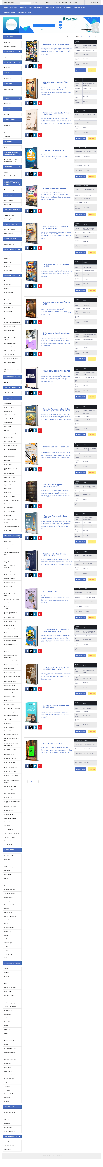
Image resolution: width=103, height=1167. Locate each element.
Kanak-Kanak (8, 1010)
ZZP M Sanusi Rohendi (11, 358)
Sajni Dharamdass (9, 511)
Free (30, 8)
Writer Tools (8, 958)
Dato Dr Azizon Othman (11, 434)
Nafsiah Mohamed (10, 481)
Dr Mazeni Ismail (9, 625)
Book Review (73, 2)
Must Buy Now (8, 89)
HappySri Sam (8, 464)
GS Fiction (7, 1123)
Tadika (6, 1082)
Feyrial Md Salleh (9, 693)
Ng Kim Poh (7, 485)
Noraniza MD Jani (9, 755)
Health (6, 886)
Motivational (8, 912)
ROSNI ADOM (8, 797)
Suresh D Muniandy (10, 822)
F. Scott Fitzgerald (9, 1112)
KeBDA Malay (8, 204)
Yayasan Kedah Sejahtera (12, 176)
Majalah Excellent (9, 330)
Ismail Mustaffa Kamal (11, 716)
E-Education (8, 319)
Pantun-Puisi (8, 334)
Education (7, 870)
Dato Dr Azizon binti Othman (10, 566)
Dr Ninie (6, 633)
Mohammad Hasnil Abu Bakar (11, 739)
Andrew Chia (8, 422)
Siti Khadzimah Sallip (10, 519)
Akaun (6, 968)
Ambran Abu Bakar (10, 419)
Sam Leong (7, 515)
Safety (6, 935)
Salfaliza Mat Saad (10, 807)
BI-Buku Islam (8, 292)
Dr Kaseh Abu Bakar (10, 441)
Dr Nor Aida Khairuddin (11, 648)
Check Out (92, 36)
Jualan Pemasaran (10, 1006)
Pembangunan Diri (10, 1060)
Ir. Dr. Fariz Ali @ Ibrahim (11, 712)
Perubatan (7, 1067)
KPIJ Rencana (8, 270)
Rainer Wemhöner (9, 504)
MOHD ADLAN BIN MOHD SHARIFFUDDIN (11, 744)
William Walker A (9, 1131)
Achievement (67, 8)
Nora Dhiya (7, 489)
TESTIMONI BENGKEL (80, 8)
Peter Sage (7, 492)
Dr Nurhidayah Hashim (11, 661)
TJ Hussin (7, 826)
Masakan (7, 1029)
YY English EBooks (9, 215)
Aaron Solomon (9, 407)
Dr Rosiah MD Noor (10, 672)
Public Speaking (9, 927)
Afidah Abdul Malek (10, 415)
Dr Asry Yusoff (8, 586)
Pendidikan (7, 125)
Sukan (6, 133)
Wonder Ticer (8, 841)
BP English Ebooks (9, 229)
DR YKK (6, 453)
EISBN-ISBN (7, 991)
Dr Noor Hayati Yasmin (11, 636)
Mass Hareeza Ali (9, 477)
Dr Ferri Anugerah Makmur (9, 594)
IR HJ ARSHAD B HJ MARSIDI (12, 708)
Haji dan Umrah (9, 995)
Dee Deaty (7, 571)
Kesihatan (7, 1018)
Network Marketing (10, 916)
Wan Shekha (8, 530)
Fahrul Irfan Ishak (9, 685)
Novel (6, 1044)
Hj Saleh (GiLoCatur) (10, 704)
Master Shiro (8, 731)
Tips (5, 57)
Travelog (7, 1090)
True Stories (8, 954)
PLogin (65, 2)
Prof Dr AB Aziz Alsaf (10, 771)
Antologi (6, 976)
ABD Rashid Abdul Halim (11, 545)
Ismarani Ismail (9, 473)
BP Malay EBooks (9, 233)
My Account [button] (94, 2)
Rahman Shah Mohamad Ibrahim (12, 781)
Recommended (9, 93)
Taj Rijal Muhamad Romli (11, 526)
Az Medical (7, 1149)
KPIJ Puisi (7, 266)
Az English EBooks (9, 1142)
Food (5, 882)
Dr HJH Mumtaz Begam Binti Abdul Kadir (11, 613)
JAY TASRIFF (8, 719)
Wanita (6, 1101)
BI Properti (7, 284)
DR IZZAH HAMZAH (9, 617)
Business (7, 859)
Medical (6, 908)
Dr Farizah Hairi (9, 438)
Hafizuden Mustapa (10, 697)
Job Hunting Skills (9, 893)
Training (6, 946)
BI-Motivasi (7, 300)
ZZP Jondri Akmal (9, 351)
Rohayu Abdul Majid (10, 790)
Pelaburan (7, 1056)
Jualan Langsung (9, 1003)
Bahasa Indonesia (9, 281)
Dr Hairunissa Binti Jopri (11, 599)
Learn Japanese (9, 901)
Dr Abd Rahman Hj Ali (10, 575)
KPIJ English (7, 259)
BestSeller (23, 8)
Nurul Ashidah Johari (10, 768)
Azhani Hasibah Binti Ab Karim (11, 553)
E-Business (7, 315)
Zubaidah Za (8, 845)
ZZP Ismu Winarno (9, 347)
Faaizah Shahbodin (10, 681)
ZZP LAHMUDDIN (9, 354)
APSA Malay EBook (9, 393)
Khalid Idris (7, 723)
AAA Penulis (7, 541)
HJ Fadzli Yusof (9, 700)
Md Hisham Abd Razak (11, 735)
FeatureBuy (14, 8)
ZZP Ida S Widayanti (10, 343)
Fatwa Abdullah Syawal (11, 689)
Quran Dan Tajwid (9, 1075)
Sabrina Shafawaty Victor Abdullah (12, 802)
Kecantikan (7, 1014)
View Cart (83, 36)
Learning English (9, 905)
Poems (6, 924)
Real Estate (7, 931)
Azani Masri (7, 549)
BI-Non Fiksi (7, 303)
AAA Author (7, 403)
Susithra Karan (8, 523)
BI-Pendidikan (8, 307)
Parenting (7, 920)
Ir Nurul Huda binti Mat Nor (11, 469)
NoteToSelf (7, 78)
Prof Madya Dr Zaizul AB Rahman (11, 776)
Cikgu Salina (8, 562)
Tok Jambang (8, 829)
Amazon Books (49, 8)
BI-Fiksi (6, 296)
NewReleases (38, 8)
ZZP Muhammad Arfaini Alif (11, 370)
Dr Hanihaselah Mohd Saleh (10, 607)
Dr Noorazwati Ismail (10, 644)
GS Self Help (8, 1127)
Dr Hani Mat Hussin (10, 603)
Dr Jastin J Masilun (10, 621)
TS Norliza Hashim (9, 837)
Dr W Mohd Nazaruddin (11, 449)
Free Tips (7, 42)
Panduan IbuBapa (9, 1052)
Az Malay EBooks (9, 1146)
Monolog (7, 68)
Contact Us (56, 2)
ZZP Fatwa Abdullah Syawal (10, 338)
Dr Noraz (6, 652)
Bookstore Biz (8, 382)
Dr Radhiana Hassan (10, 445)
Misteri (6, 1033)
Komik (6, 1025)
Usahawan (7, 1098)
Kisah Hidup (7, 1022)
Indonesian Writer (9, 326)
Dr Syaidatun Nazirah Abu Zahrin (12, 677)
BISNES (6, 984)
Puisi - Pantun (8, 1071)
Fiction (6, 878)
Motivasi (6, 1037)
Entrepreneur (8, 874)
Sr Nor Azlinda (8, 814)
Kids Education (8, 897)
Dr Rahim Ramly (9, 668)
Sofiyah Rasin (8, 810)
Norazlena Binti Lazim (10, 758)
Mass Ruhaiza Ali (9, 727)
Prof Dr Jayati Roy (9, 496)
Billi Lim (6, 430)
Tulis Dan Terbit (9, 1094)
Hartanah (7, 999)
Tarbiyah (7, 136)
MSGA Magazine (9, 244)
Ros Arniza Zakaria (9, 794)
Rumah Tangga (9, 1079)
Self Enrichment (9, 939)
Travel (6, 950)
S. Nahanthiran (8, 508)
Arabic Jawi (7, 980)
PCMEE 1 (6, 172)
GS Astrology (8, 1116)
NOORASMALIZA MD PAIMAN (10, 750)
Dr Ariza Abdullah (9, 582)
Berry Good (7, 426)
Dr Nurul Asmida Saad (11, 665)
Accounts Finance (10, 855)
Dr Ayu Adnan (8, 590)
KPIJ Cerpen (8, 255)
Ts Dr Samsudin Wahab (11, 833)
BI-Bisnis (6, 288)
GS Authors (7, 1120)
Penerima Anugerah (10, 190)
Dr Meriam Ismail (9, 629)
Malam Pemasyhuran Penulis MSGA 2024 (10, 160)
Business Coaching (10, 863)
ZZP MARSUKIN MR (9, 362)
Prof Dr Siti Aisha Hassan (11, 500)
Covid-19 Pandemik (10, 987)
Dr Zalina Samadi (9, 457)
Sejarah (6, 129)
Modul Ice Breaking (10, 46)
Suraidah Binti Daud (10, 818)
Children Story (8, 867)
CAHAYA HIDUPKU (9, 558)
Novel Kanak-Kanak (10, 1048)
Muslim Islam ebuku (10, 1041)
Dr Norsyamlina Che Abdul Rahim (10, 656)
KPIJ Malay (7, 262)
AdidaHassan (8, 411)
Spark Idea (7, 104)
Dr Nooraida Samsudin (11, 640)
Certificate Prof (9, 12)
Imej (5, 147)
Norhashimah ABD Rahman (9, 763)
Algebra (6, 972)
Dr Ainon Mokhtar (9, 578)
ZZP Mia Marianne (9, 366)
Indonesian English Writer (12, 322)
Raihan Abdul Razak (10, 786)
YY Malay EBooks (9, 219)
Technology (8, 943)
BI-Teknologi (8, 311)
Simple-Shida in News (24, 12)
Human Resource (9, 889)
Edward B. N (7, 460)
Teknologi (7, 1086)
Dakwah (6, 114)
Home (48, 2)
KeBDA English (8, 200)
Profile (58, 8)
